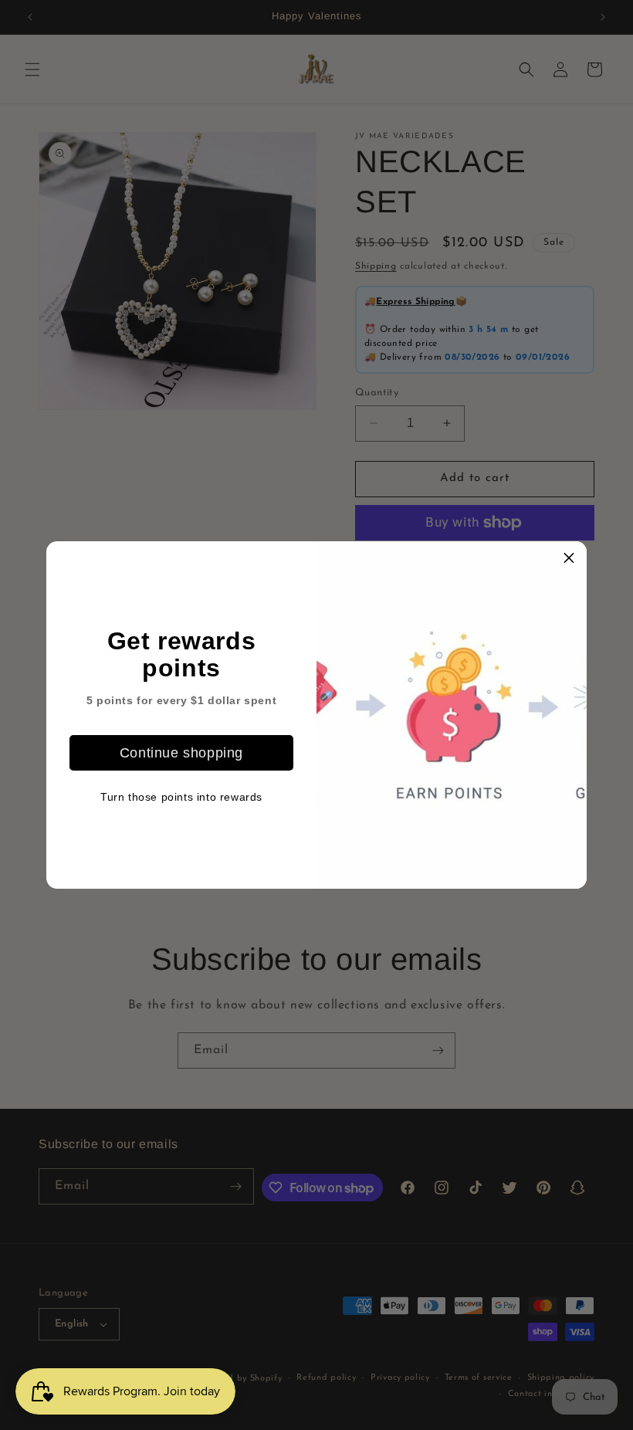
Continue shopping (181, 753)
